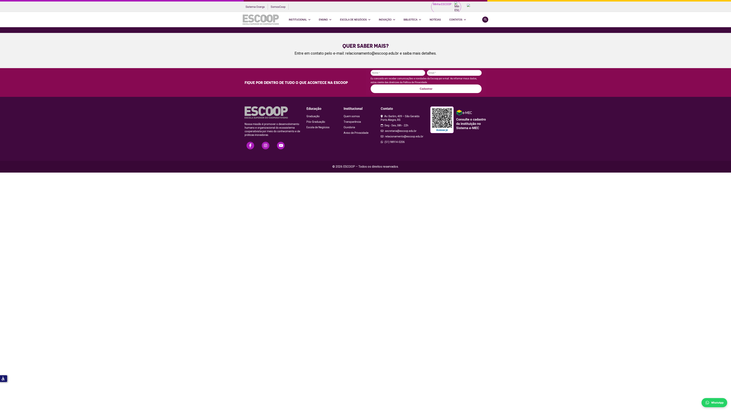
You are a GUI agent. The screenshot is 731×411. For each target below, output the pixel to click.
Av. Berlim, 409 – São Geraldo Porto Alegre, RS (400, 118)
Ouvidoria (349, 127)
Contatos (455, 19)
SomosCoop (278, 6)
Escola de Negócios (353, 19)
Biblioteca (410, 19)
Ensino (323, 19)
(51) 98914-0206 (394, 141)
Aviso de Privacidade (356, 132)
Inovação (385, 19)
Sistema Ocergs (255, 6)
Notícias (435, 19)
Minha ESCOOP (442, 4)
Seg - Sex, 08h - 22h (396, 125)
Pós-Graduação (315, 121)
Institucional (298, 19)
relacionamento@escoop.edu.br (372, 53)
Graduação (313, 116)
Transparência (352, 121)
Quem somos (352, 116)
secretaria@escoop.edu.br (400, 130)
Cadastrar (426, 88)
